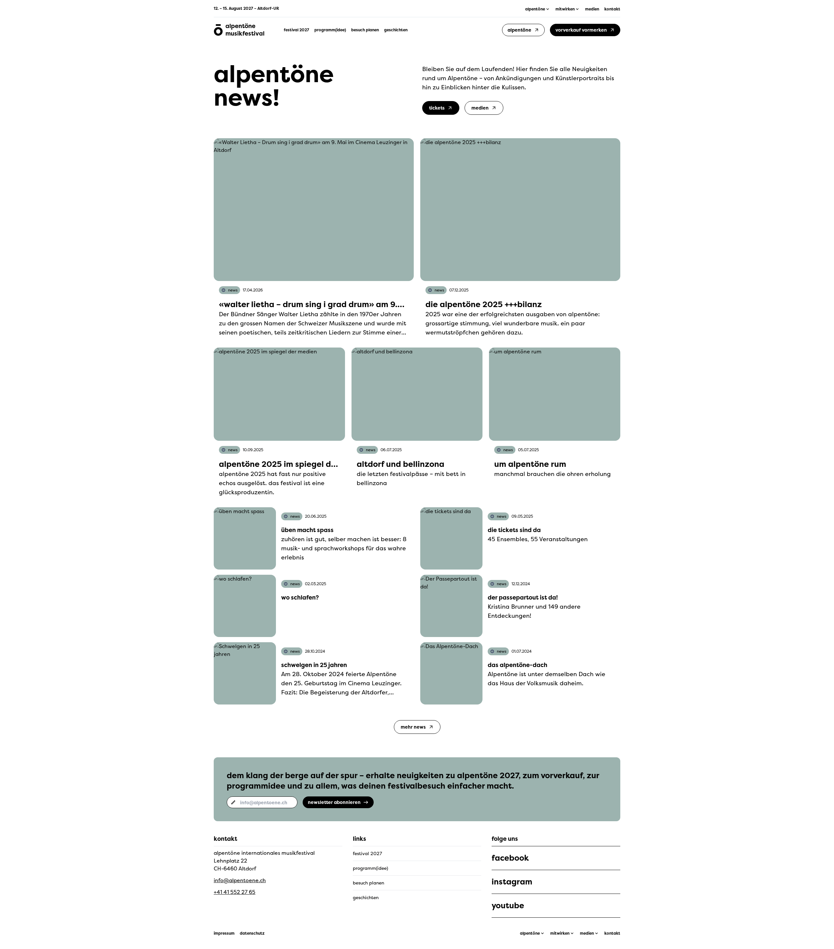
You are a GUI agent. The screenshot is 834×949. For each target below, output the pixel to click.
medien (592, 9)
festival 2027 (296, 30)
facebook (510, 858)
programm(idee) (330, 30)
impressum (224, 933)
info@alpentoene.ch (240, 880)
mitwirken (559, 933)
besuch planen (365, 30)
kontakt (612, 9)
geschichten (396, 30)
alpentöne (530, 933)
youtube (508, 905)
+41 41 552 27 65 (234, 892)
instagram (512, 882)
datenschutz (252, 933)
